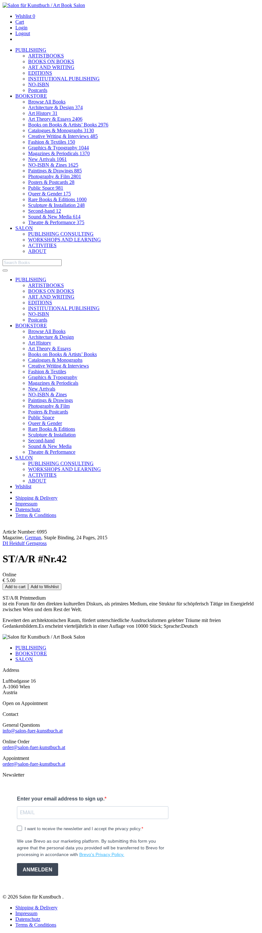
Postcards (37, 90)
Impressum (26, 503)
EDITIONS (40, 73)
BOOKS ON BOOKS (51, 61)
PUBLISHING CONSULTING (61, 234)
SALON (24, 228)
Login (21, 27)
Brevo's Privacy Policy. (101, 854)
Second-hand (44, 211)
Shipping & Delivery (36, 498)
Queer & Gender (49, 193)
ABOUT (37, 251)
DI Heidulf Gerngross (25, 543)
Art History (43, 113)
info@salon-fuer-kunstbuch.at (33, 730)
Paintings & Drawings (55, 170)
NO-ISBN (38, 84)
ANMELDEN (37, 869)
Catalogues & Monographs (61, 130)
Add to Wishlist (45, 586)
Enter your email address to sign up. (60, 798)
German (33, 537)
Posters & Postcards (51, 182)
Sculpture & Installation (56, 205)
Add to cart (15, 586)
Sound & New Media (54, 216)
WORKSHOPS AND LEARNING (64, 239)
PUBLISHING (30, 50)
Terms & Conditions (35, 515)
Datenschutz (27, 509)
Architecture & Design (55, 107)
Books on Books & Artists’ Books (68, 124)
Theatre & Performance (56, 222)
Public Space (45, 188)
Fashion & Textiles (51, 142)
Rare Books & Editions (57, 199)
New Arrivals (47, 159)
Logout (22, 33)
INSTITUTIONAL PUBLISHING (64, 78)
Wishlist (25, 16)
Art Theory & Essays (55, 119)
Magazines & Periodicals (59, 153)
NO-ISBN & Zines (53, 165)
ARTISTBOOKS (46, 55)
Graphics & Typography (58, 147)
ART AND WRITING (51, 67)
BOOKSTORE (31, 96)
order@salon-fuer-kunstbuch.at (34, 747)
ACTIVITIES (42, 245)
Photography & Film (54, 176)
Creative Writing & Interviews (63, 136)
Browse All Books (47, 101)
